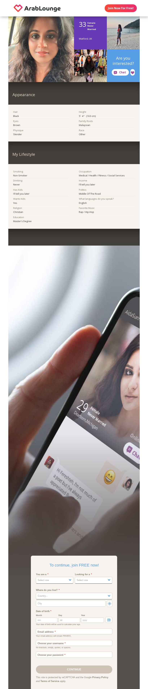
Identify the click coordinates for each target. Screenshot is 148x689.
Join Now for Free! (120, 8)
